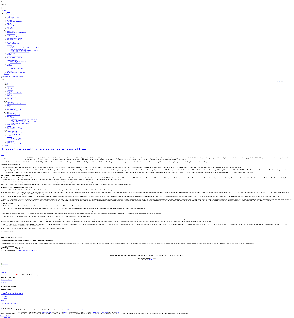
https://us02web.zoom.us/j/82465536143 (29, 250)
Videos (8, 35)
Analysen (9, 23)
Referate (9, 64)
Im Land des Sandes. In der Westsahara (16, 32)
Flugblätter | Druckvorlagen (16, 68)
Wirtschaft (9, 20)
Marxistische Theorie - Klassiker (17, 61)
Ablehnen (8, 316)
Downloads (9, 65)
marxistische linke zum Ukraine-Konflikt (19, 52)
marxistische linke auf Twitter (14, 56)
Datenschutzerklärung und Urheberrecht (16, 72)
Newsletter (6, 74)
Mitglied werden (11, 53)
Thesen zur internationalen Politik (18, 49)
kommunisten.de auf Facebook (14, 38)
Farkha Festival (10, 31)
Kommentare (10, 28)
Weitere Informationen (5, 317)
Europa (8, 16)
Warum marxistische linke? (13, 43)
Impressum (9, 71)
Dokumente (9, 45)
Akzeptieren (3, 316)
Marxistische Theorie (12, 60)
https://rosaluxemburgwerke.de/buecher (76, 309)
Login (5, 296)
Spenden (9, 54)
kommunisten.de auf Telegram (14, 39)
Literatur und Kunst (11, 25)
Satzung (12, 46)
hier (150, 259)
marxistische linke (11, 42)
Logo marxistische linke (15, 67)
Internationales (10, 14)
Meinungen (9, 24)
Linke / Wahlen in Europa (13, 17)
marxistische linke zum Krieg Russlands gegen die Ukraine (24, 50)
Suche (8, 12)
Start (5, 10)
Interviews (9, 27)
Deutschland (10, 19)
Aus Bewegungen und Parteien (14, 21)
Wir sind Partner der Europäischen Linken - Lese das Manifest (25, 47)
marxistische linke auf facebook (14, 57)
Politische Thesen (11, 34)
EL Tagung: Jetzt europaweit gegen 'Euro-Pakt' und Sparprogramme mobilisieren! (44, 149)
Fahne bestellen (10, 69)
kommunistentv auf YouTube (14, 36)
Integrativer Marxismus (15, 63)
